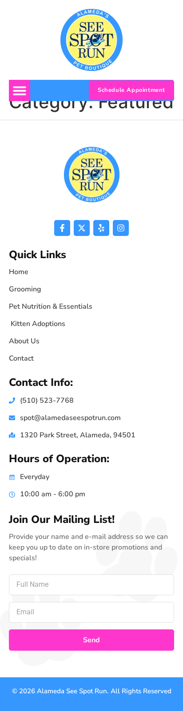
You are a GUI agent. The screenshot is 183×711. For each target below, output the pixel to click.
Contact (21, 358)
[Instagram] (121, 228)
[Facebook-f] (62, 228)
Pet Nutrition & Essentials (50, 306)
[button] (19, 90)
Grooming (25, 289)
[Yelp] (101, 228)
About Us (24, 341)
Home (18, 272)
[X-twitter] (82, 228)
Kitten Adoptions (37, 324)
